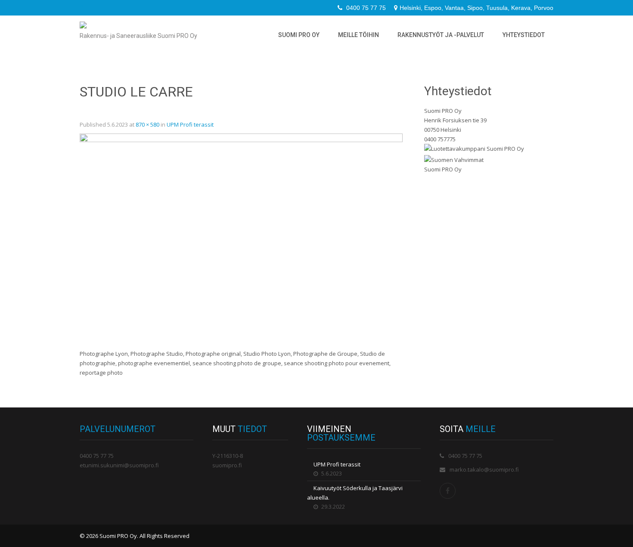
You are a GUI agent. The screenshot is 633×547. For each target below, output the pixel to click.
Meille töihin (358, 34)
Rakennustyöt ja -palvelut (440, 34)
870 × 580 (147, 124)
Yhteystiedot (524, 34)
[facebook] (81, 8)
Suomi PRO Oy (299, 34)
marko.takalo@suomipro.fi (484, 469)
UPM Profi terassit (190, 124)
